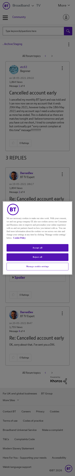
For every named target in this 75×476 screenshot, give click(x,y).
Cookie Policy (19, 238)
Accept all (37, 248)
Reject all (37, 257)
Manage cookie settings (37, 266)
